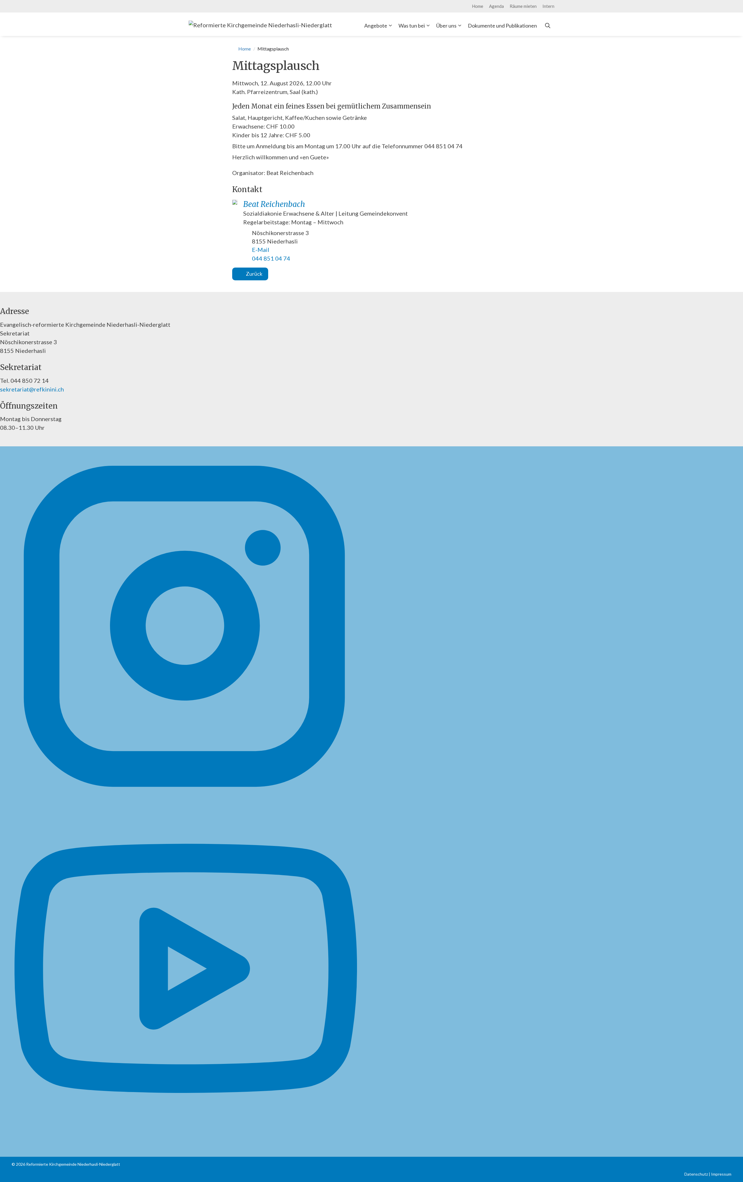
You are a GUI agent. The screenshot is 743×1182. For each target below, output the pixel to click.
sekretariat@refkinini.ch (32, 389)
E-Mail (260, 249)
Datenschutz (696, 1174)
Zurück (254, 273)
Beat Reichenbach (274, 204)
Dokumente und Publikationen (502, 25)
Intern (548, 6)
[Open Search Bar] (547, 25)
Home (477, 6)
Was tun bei (411, 25)
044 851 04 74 (271, 258)
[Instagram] (184, 795)
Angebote (375, 25)
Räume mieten (523, 6)
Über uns (446, 25)
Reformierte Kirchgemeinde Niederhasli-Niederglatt (73, 1164)
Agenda (496, 6)
